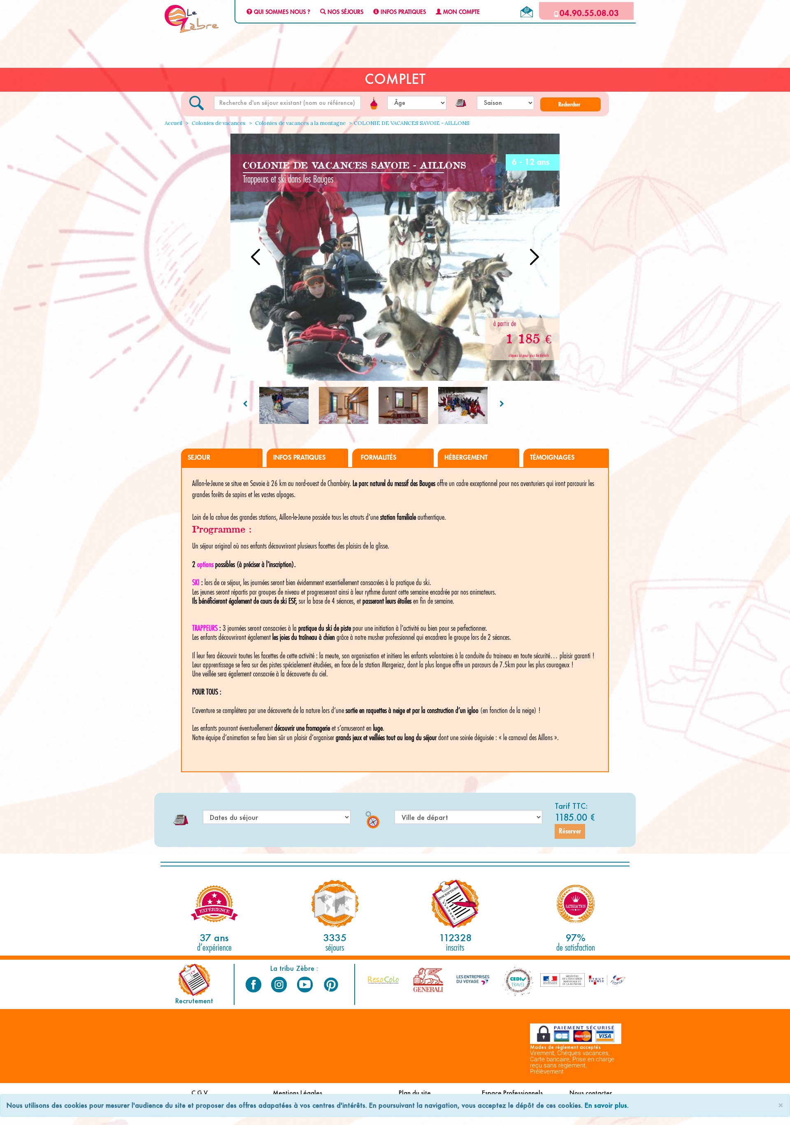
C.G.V (199, 1093)
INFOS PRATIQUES (402, 12)
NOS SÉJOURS (344, 12)
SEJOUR (199, 457)
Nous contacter (590, 1093)
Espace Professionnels (512, 1093)
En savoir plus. (607, 1105)
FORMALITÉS (377, 457)
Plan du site (415, 1093)
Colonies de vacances (218, 123)
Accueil (173, 123)
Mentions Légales (297, 1093)
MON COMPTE (460, 12)
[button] (570, 104)
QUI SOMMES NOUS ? (281, 12)
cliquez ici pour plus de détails (529, 355)
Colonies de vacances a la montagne (300, 123)
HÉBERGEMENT (466, 457)
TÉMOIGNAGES (552, 457)
